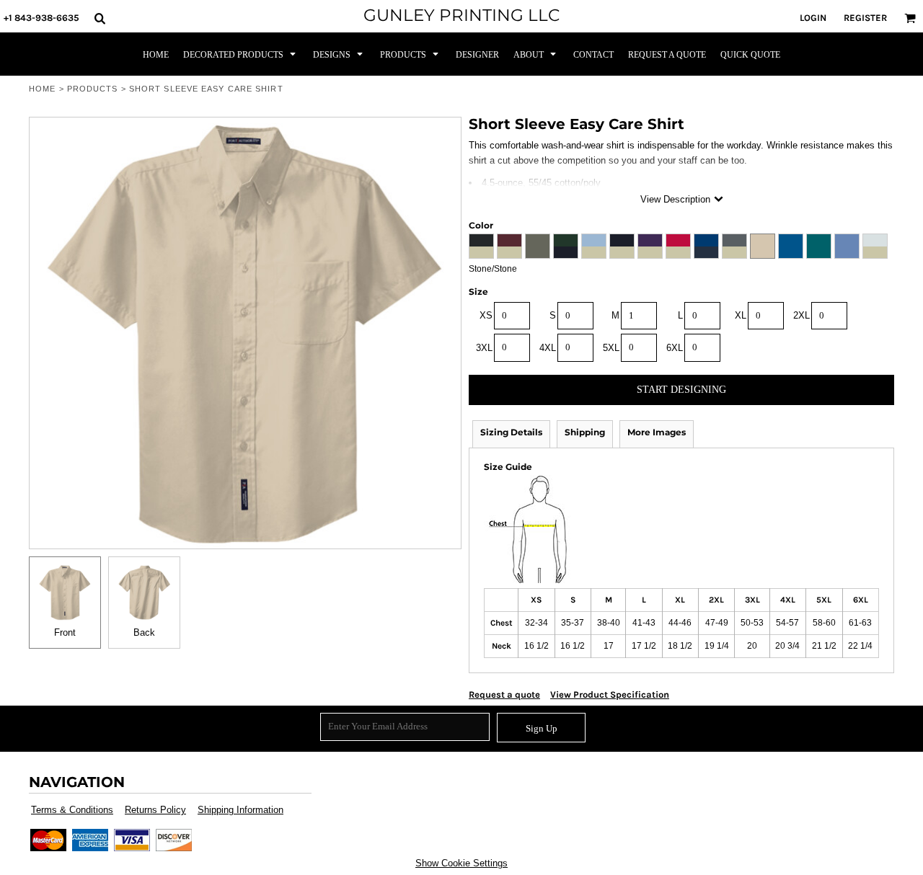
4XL (547, 347)
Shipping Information (240, 809)
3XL (484, 347)
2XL (801, 315)
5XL (611, 347)
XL (740, 315)
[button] (99, 18)
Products (92, 88)
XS (486, 315)
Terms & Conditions (72, 809)
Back (144, 632)
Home (42, 88)
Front (65, 632)
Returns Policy (155, 809)
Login (813, 17)
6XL (674, 347)
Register (865, 17)
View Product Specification (609, 694)
